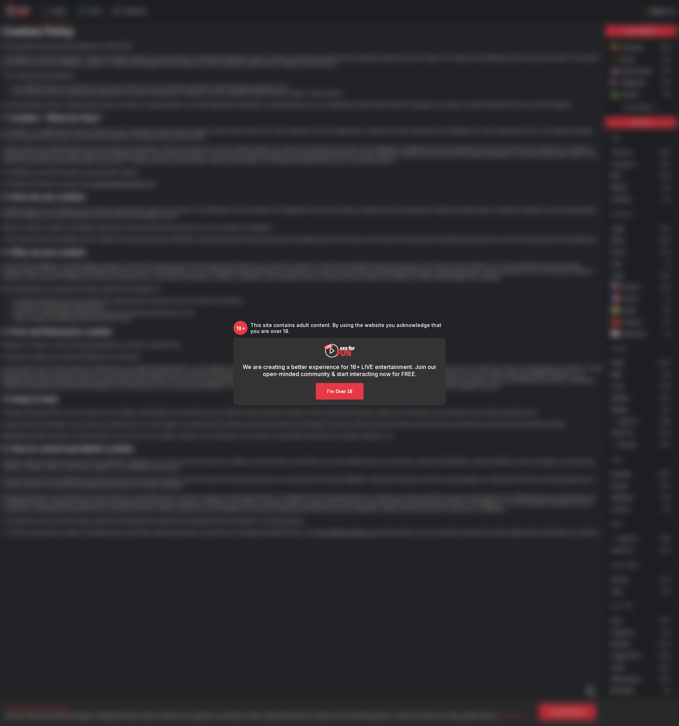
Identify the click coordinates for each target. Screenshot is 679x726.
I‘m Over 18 (339, 391)
